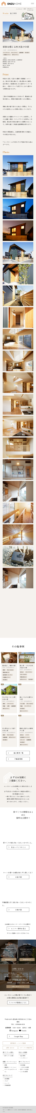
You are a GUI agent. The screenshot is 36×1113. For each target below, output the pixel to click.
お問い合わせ (10, 1048)
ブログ (6, 1081)
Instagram (15, 1030)
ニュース (6, 1083)
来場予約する (27, 959)
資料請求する (9, 959)
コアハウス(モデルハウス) (10, 1070)
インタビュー (24, 1058)
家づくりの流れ (24, 1069)
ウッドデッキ (6, 52)
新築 (5, 1065)
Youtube (23, 1030)
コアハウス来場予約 (26, 1048)
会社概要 (6, 1079)
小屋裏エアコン (6, 54)
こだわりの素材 (24, 1067)
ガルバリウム (14, 52)
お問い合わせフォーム (18, 986)
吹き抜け (27, 52)
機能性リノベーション (10, 1067)
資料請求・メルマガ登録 (18, 1043)
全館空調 (21, 52)
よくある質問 (24, 1071)
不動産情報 (7, 1085)
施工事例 (22, 1056)
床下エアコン (15, 54)
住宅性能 (22, 1065)
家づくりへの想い (9, 1056)
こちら (27, 933)
